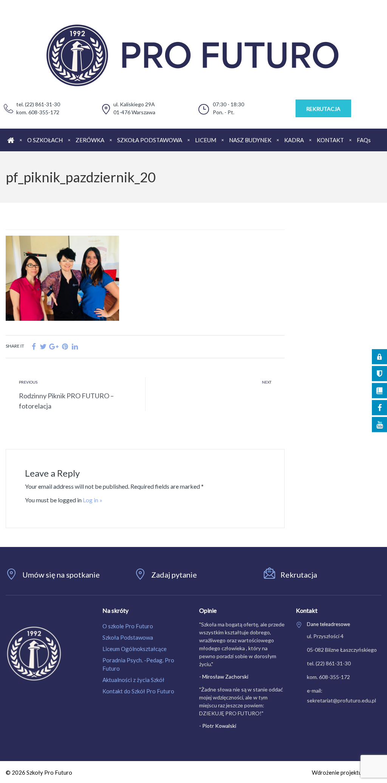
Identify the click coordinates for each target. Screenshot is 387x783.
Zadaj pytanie (174, 574)
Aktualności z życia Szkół (133, 679)
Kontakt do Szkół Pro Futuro (138, 691)
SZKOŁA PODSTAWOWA (149, 140)
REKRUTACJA (323, 109)
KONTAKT (330, 140)
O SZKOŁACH (45, 140)
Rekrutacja (298, 574)
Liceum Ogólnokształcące (134, 648)
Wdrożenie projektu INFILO (346, 772)
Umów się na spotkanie (61, 574)
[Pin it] (65, 346)
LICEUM (205, 140)
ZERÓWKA (90, 140)
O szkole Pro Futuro (127, 626)
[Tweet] (43, 346)
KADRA (294, 140)
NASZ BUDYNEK (250, 140)
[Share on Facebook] (34, 346)
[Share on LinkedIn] (75, 346)
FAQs (364, 140)
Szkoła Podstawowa (127, 637)
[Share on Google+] (53, 346)
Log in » (92, 499)
